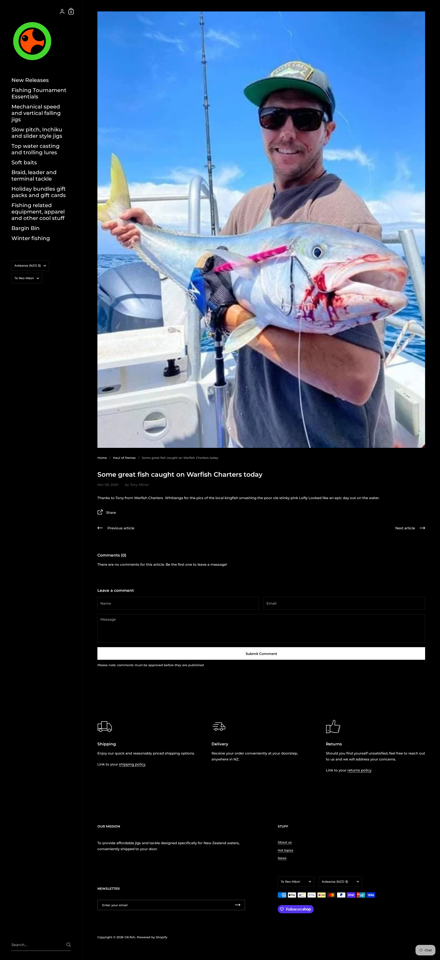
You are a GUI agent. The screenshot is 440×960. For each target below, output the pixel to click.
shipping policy (132, 764)
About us (285, 842)
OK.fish (129, 937)
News (282, 858)
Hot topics (285, 850)
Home (102, 458)
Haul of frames (124, 458)
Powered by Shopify (152, 937)
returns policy (359, 770)
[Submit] (68, 944)
